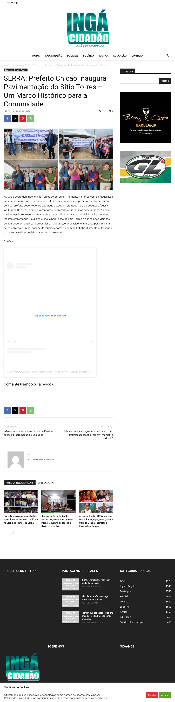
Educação (120, 55)
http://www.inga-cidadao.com (41, 459)
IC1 (9, 110)
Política (88, 55)
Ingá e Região (53, 55)
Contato (137, 55)
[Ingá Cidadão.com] (87, 28)
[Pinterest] (22, 118)
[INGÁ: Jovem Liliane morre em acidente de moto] (70, 584)
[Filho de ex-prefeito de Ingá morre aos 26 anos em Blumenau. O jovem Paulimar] (70, 601)
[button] (167, 56)
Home (36, 55)
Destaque (17, 65)
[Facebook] (7, 118)
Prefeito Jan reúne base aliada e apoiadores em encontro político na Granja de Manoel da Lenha (21, 519)
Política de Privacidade (17, 698)
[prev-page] (6, 533)
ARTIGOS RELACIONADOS (19, 482)
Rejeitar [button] (152, 695)
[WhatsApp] (30, 118)
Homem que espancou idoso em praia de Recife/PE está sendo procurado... (97, 616)
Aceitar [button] (165, 695)
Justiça (104, 55)
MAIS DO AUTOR (47, 482)
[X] (15, 118)
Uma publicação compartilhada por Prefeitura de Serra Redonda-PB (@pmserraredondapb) (68, 371)
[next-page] (11, 533)
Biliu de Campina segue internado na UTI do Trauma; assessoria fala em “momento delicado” (88, 435)
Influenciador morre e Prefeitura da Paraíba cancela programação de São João (28, 433)
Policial (72, 55)
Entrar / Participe (11, 2)
